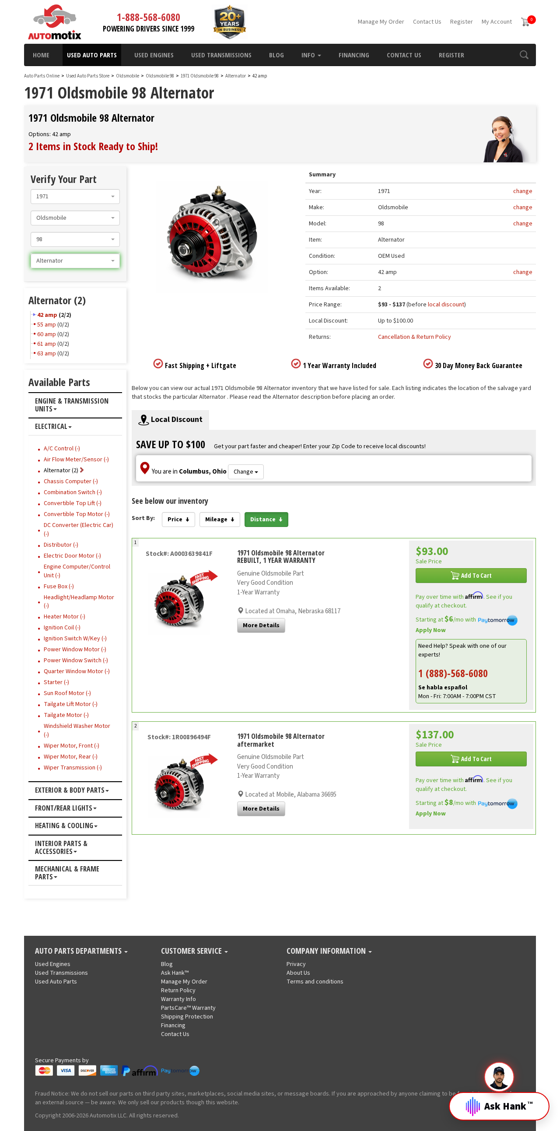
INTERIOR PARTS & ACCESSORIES (61, 847)
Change (244, 471)
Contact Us (427, 22)
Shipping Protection (187, 1016)
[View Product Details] (179, 603)
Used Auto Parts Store (87, 76)
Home (41, 54)
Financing (354, 54)
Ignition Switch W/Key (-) (75, 638)
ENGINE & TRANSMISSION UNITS (71, 405)
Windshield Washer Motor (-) (77, 730)
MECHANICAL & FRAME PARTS (67, 873)
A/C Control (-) (62, 448)
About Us (298, 973)
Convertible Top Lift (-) (73, 503)
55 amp (46, 324)
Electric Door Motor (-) (72, 555)
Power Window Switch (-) (76, 660)
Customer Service (192, 951)
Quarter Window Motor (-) (77, 671)
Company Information (327, 951)
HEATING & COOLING (64, 826)
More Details (261, 625)
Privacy (296, 964)
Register (461, 22)
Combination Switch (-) (73, 492)
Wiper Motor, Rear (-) (71, 756)
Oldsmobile (127, 76)
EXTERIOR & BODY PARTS (70, 790)
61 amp (46, 344)
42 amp (47, 315)
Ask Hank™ (175, 973)
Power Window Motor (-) (75, 649)
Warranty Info (178, 999)
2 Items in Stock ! (93, 146)
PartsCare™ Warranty (188, 1008)
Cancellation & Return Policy (414, 337)
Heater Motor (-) (64, 616)
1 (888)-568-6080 (453, 673)
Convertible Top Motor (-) (77, 514)
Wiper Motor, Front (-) (71, 745)
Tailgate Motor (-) (66, 715)
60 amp (46, 334)
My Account (497, 22)
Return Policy (178, 990)
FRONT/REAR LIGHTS (63, 808)
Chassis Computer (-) (71, 481)
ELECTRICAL (51, 427)
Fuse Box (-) (59, 586)
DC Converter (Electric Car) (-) (78, 529)
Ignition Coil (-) (62, 627)
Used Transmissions (221, 54)
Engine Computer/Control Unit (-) (77, 571)
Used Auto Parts (92, 54)
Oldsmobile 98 (160, 76)
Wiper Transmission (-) (73, 767)
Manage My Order (381, 22)
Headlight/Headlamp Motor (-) (79, 602)
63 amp (46, 353)
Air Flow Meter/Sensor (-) (76, 459)
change (522, 191)
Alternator (235, 76)
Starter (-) (56, 682)
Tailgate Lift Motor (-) (71, 704)
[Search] (523, 54)
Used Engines (154, 54)
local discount (446, 304)
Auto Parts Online (42, 76)
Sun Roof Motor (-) (67, 693)
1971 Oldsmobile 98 (200, 76)
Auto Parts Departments (79, 951)
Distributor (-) (61, 545)
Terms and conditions (315, 981)
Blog (276, 54)
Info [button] (309, 54)
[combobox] (75, 196)
